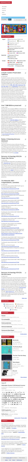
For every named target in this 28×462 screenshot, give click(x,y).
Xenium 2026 (12, 53)
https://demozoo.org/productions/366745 (10, 209)
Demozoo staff (8, 457)
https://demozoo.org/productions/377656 (10, 240)
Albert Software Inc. (10, 291)
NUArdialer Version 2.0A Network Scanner (10, 439)
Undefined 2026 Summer (15, 46)
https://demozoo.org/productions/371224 (10, 203)
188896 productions (9, 304)
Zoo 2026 (11, 65)
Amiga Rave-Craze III (14, 43)
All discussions (23, 334)
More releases (24, 377)
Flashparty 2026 (20, 65)
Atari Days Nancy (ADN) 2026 (16, 39)
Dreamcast (20, 85)
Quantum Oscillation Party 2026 (16, 48)
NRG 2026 (20, 62)
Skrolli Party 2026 (13, 58)
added (12, 170)
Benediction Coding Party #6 (15, 64)
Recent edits (24, 418)
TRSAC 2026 (12, 62)
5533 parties (19, 307)
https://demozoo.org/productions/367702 (10, 250)
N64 (7, 86)
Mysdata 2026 (12, 56)
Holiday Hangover (10, 453)
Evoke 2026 (12, 49)
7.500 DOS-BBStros (14, 120)
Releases (4, 6)
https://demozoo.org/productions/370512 (10, 221)
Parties (4, 10)
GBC (11, 85)
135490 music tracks (10, 306)
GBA (14, 85)
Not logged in (19, 19)
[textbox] (13, 18)
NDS (5, 86)
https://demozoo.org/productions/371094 (10, 262)
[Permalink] (25, 73)
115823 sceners (10, 307)
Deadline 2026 (12, 60)
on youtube (15, 152)
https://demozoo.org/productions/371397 (10, 268)
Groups (4, 8)
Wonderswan (15, 86)
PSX (24, 85)
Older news (24, 298)
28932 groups (20, 306)
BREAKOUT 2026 (13, 44)
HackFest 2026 (22, 60)
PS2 (2, 86)
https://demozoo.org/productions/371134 (10, 216)
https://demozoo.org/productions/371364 (10, 257)
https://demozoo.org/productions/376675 (10, 198)
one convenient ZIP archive (8, 134)
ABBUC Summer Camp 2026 (15, 51)
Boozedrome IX (12, 41)
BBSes (3, 12)
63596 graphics (20, 304)
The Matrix (14, 428)
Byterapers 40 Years (14, 55)
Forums (4, 14)
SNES (16, 85)
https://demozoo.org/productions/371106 (10, 246)
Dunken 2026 (22, 41)
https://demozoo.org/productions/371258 (10, 227)
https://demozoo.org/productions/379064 (10, 193)
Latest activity (17, 418)
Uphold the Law (7, 163)
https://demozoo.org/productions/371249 (10, 188)
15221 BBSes (14, 309)
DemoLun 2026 (21, 53)
